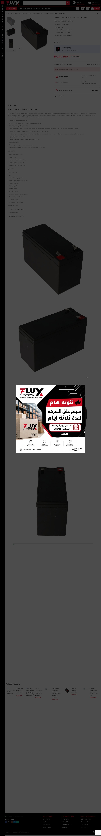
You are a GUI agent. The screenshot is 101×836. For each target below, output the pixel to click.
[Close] (87, 378)
